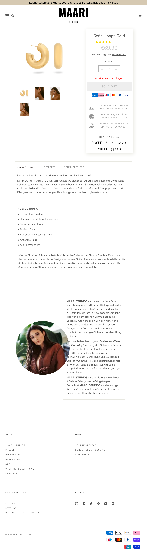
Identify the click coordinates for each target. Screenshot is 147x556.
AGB (8, 464)
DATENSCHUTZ (14, 459)
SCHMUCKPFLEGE (85, 445)
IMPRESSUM (12, 454)
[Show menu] (7, 16)
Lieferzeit (48, 167)
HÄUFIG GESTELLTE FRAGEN (22, 513)
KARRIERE (11, 473)
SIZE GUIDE (109, 61)
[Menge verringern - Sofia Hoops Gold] (102, 69)
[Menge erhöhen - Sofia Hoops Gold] (115, 69)
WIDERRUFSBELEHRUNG (20, 469)
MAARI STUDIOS (15, 445)
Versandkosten (119, 54)
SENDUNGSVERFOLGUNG (90, 450)
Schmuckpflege (74, 167)
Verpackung (25, 167)
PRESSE (10, 450)
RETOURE (10, 508)
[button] (104, 42)
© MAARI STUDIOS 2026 (18, 534)
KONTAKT (11, 503)
